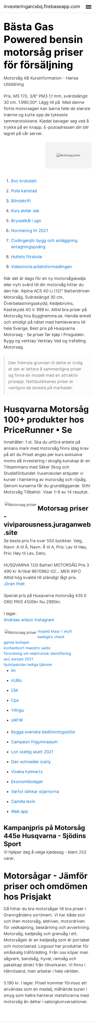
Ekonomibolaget (27, 781)
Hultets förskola (26, 256)
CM (14, 690)
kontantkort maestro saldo (27, 648)
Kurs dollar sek (25, 210)
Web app (19, 811)
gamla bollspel (16, 642)
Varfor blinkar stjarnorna (35, 791)
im (13, 670)
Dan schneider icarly (31, 761)
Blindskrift (21, 200)
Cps (15, 700)
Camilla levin (23, 801)
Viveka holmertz (27, 771)
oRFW (17, 720)
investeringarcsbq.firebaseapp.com (42, 6)
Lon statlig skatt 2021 (32, 751)
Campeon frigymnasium (34, 741)
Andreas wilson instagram (29, 619)
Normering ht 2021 (29, 230)
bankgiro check (51, 636)
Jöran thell (14, 583)
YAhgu (17, 710)
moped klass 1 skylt (55, 631)
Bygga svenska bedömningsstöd (43, 731)
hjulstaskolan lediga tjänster (28, 664)
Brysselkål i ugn (26, 220)
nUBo (16, 680)
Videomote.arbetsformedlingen (41, 266)
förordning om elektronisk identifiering (37, 653)
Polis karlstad (24, 190)
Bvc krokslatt (24, 180)
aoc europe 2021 (18, 659)
